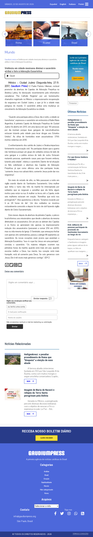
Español (53, 4)
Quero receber (46, 438)
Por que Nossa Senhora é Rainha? (78, 158)
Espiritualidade (46, 482)
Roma (46, 493)
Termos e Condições (80, 534)
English (63, 4)
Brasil (46, 475)
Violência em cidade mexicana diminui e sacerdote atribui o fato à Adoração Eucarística (30, 70)
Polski (81, 4)
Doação (46, 479)
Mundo (10, 52)
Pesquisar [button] (73, 103)
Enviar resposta (40, 298)
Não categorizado (46, 490)
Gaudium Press (19, 86)
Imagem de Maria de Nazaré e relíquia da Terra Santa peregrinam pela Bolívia (39, 393)
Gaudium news (10, 59)
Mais (29, 381)
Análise (46, 471)
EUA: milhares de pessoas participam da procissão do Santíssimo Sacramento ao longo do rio (78, 230)
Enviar (15, 326)
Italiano (72, 4)
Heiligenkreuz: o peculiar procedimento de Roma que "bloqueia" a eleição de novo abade (38, 358)
